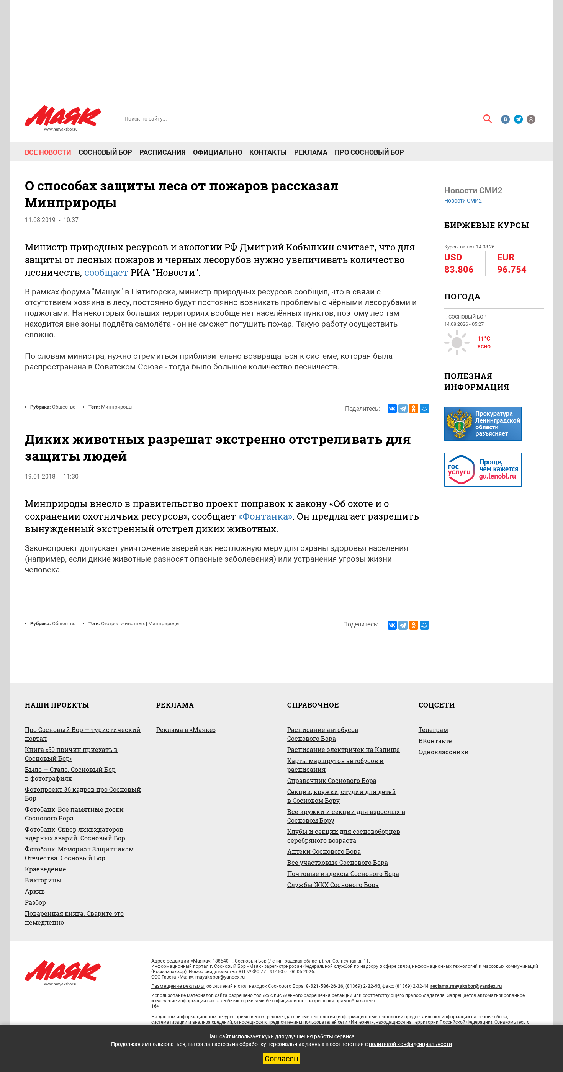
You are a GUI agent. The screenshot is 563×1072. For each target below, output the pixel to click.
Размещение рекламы (178, 986)
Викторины (43, 880)
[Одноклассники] (413, 408)
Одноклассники (444, 752)
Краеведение (45, 869)
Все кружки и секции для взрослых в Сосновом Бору (346, 815)
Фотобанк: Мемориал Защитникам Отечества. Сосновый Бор (79, 853)
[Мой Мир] (424, 408)
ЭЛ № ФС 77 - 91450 (260, 971)
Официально (217, 152)
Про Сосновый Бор (369, 152)
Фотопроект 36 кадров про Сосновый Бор (83, 793)
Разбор (35, 902)
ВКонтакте (435, 741)
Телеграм (433, 730)
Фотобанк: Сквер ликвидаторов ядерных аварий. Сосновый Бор (75, 833)
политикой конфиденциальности (410, 1044)
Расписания (162, 152)
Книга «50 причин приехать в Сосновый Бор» (71, 753)
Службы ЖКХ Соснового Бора (333, 885)
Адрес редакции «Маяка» (180, 961)
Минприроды (117, 407)
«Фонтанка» (265, 516)
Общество (63, 407)
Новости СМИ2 (463, 201)
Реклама (310, 152)
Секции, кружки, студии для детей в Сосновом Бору (341, 796)
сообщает (106, 272)
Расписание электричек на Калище (343, 749)
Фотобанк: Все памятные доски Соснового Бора (74, 813)
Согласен (281, 1058)
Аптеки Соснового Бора (324, 851)
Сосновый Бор (105, 152)
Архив (35, 891)
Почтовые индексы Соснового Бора (343, 873)
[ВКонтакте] (392, 408)
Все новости (48, 152)
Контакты (268, 152)
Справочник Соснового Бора (331, 780)
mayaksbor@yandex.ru (220, 977)
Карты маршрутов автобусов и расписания (335, 765)
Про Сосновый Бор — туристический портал (83, 734)
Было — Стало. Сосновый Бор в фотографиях (70, 773)
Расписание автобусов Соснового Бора (322, 734)
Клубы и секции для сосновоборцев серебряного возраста (343, 835)
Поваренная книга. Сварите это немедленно (74, 917)
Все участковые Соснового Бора (337, 862)
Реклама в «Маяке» (186, 730)
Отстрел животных (123, 623)
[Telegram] (403, 408)
